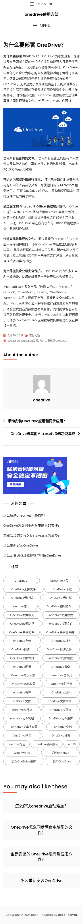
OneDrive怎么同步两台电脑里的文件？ (32, 525)
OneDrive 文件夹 (60, 710)
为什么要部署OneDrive (53, 341)
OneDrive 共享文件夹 (60, 632)
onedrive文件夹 (22, 710)
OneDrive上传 (59, 580)
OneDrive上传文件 (23, 589)
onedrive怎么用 (61, 675)
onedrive (41, 400)
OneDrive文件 (60, 692)
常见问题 (34, 335)
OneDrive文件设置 (60, 718)
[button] (41, 26)
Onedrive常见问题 (23, 675)
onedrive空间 (63, 727)
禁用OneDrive (62, 761)
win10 (71, 744)
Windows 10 (22, 753)
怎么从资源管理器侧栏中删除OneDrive (32, 555)
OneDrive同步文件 (22, 658)
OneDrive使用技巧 (22, 615)
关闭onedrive (60, 753)
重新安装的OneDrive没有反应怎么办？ (32, 535)
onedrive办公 (22, 641)
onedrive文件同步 (59, 701)
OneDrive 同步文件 (59, 649)
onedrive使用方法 (42, 14)
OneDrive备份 (60, 667)
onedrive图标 (22, 667)
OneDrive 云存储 (61, 598)
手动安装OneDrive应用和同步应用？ (37, 421)
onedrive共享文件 (61, 624)
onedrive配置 (16, 744)
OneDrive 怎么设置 (23, 684)
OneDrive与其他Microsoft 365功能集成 (42, 433)
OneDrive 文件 (21, 701)
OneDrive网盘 (22, 735)
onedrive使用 (20, 606)
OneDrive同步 (20, 649)
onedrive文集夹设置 (24, 727)
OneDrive (14, 341)
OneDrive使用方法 (22, 624)
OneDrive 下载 (62, 589)
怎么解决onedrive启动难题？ (25, 515)
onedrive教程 (22, 692)
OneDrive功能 (60, 641)
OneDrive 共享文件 (21, 632)
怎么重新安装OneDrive (20, 545)
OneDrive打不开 (61, 684)
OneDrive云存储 (22, 598)
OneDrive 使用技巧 (58, 606)
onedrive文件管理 (22, 718)
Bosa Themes (67, 915)
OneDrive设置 (29, 341)
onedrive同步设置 (61, 658)
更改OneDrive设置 (24, 761)
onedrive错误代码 (46, 744)
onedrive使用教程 (61, 615)
